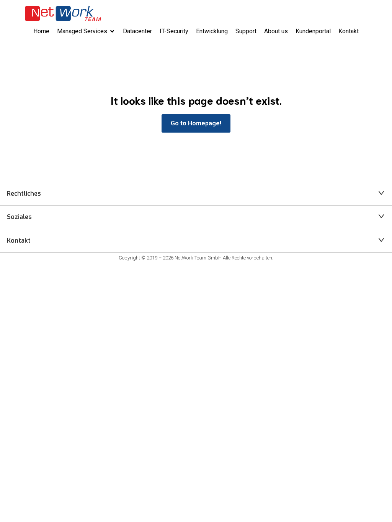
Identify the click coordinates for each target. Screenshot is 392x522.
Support (245, 31)
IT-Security (174, 31)
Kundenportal (313, 31)
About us (276, 31)
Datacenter (137, 31)
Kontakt (348, 31)
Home (41, 31)
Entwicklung (212, 31)
